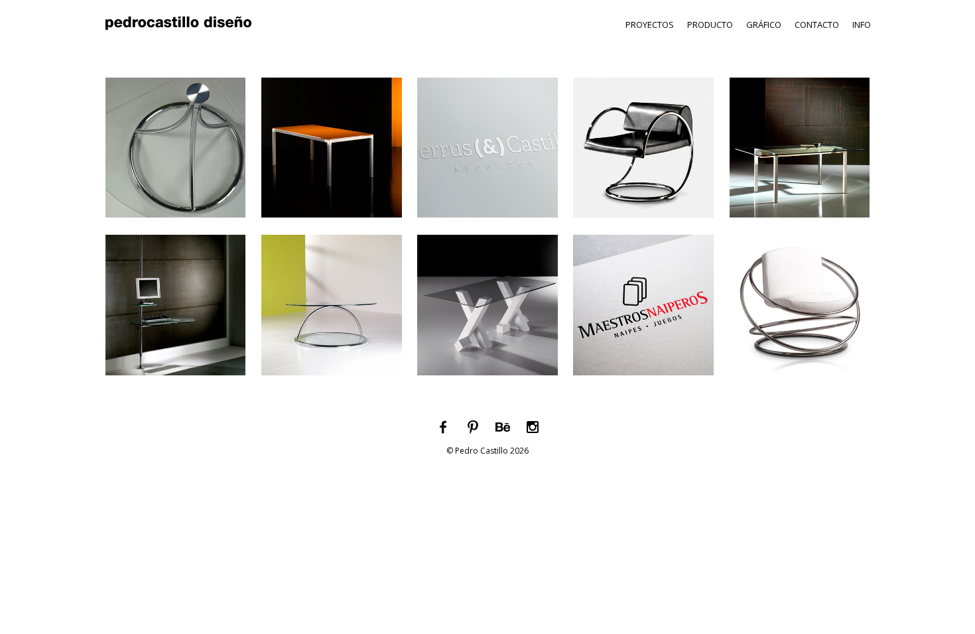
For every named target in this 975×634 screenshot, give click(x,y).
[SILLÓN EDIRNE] (644, 221)
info (861, 25)
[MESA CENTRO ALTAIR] (331, 378)
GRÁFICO (763, 25)
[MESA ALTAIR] (175, 221)
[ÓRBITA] (800, 378)
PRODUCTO (710, 25)
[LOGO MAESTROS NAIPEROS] (644, 378)
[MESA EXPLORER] (175, 378)
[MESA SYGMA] (800, 221)
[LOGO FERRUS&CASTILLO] (487, 221)
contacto (817, 25)
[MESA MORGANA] (331, 221)
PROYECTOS (649, 25)
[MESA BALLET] (487, 378)
